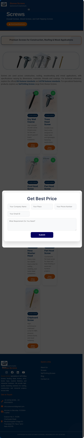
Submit (42, 235)
